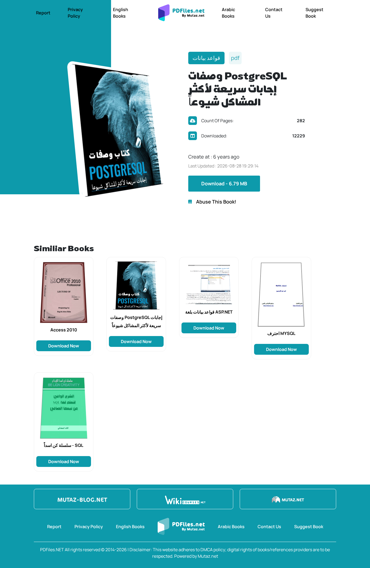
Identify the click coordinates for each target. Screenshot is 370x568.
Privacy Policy (75, 13)
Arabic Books (228, 13)
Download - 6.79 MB (224, 183)
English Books (120, 13)
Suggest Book (314, 13)
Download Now (63, 346)
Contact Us (274, 13)
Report (43, 13)
